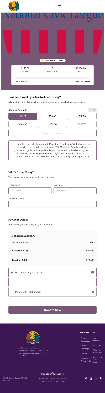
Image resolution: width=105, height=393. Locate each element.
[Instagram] (91, 378)
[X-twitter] (96, 378)
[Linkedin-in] (101, 378)
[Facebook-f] (86, 378)
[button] (59, 6)
